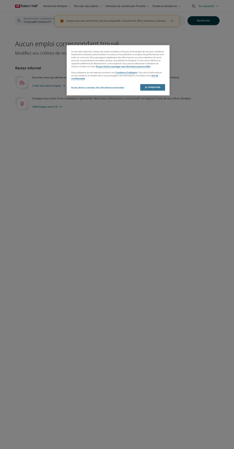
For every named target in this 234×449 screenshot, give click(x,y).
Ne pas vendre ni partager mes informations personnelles (123, 67)
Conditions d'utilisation (126, 73)
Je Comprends (152, 87)
